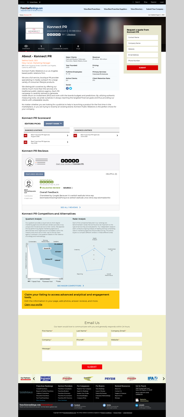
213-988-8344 (75, 31)
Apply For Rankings (82, 391)
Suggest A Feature (120, 393)
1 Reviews (71, 34)
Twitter (104, 405)
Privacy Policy (117, 412)
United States (34, 2)
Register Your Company (84, 389)
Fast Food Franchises (42, 398)
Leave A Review (100, 391)
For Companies (83, 386)
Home (21, 15)
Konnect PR (27, 15)
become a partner (26, 379)
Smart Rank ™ (54, 123)
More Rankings (40, 400)
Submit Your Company (154, 9)
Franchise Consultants (65, 389)
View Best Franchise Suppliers (115, 9)
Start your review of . (70, 164)
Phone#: (80, 340)
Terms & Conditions (106, 412)
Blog (145, 2)
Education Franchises (42, 395)
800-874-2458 (144, 392)
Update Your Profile (83, 393)
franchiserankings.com (69, 412)
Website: (115, 340)
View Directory (137, 9)
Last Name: (81, 331)
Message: (46, 349)
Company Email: (118, 331)
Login (162, 2)
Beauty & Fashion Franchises (44, 391)
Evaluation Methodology (103, 395)
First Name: (47, 331)
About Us (118, 389)
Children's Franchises (42, 393)
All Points (58, 251)
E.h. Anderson (58, 244)
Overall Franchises (41, 389)
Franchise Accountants (65, 395)
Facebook (71, 405)
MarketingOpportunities (144, 400)
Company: (46, 340)
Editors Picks (33, 123)
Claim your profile (33, 304)
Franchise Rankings (44, 386)
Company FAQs (81, 398)
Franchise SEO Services (65, 398)
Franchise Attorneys (64, 393)
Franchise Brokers (63, 391)
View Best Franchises (92, 9)
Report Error (118, 395)
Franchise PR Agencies (100, 74)
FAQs (97, 398)
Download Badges (82, 395)
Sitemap (117, 398)
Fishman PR (48, 259)
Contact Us (118, 391)
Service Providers (65, 386)
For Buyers (100, 386)
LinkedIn (136, 405)
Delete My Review (101, 393)
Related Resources (122, 386)
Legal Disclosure (127, 412)
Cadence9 (57, 260)
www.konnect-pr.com (57, 31)
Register (153, 2)
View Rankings (100, 389)
